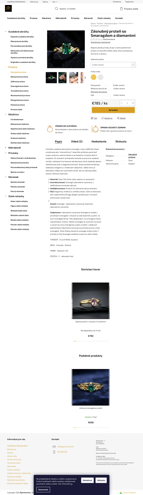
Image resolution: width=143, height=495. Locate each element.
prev (70, 311)
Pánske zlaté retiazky (20, 229)
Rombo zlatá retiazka (19, 220)
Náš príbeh (11, 466)
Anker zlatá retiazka (19, 201)
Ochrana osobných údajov (17, 483)
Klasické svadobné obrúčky (22, 37)
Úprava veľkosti (13, 470)
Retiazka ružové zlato (20, 215)
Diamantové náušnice (20, 124)
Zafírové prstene (18, 81)
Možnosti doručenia (99, 92)
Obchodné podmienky (16, 480)
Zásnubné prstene (18, 72)
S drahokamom (17, 119)
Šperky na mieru (17, 172)
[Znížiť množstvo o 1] (121, 103)
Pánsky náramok (18, 187)
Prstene (12, 67)
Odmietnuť (87, 480)
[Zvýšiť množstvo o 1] (133, 103)
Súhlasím (101, 480)
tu (71, 484)
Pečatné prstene (18, 105)
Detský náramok (18, 182)
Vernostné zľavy (13, 463)
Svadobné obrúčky (18, 31)
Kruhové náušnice (18, 138)
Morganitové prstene (20, 100)
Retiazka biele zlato (19, 211)
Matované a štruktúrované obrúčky (22, 52)
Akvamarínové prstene (20, 95)
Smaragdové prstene (19, 86)
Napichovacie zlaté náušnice (23, 129)
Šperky (45, 2)
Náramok (13, 176)
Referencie (34, 2)
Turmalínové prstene (19, 91)
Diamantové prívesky (20, 163)
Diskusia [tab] (121, 141)
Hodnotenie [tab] (99, 141)
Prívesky (13, 152)
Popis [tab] (58, 141)
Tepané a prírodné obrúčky (22, 57)
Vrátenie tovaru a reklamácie (19, 473)
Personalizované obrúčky (21, 46)
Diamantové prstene (19, 77)
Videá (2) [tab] (77, 141)
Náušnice (13, 114)
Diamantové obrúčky (19, 41)
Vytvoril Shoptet (129, 492)
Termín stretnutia (14, 459)
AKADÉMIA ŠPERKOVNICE (16, 2)
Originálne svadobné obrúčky (23, 62)
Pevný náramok (17, 191)
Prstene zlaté (16, 109)
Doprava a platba (14, 476)
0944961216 (62, 452)
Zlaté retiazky (16, 196)
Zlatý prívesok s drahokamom (23, 158)
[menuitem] (16, 18)
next (111, 311)
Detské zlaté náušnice (20, 143)
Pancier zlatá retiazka (20, 224)
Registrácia (129, 2)
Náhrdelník (14, 147)
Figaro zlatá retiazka (19, 206)
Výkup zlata (12, 456)
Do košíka (113, 110)
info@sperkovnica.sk (65, 446)
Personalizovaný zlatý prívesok (24, 167)
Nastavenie (43, 489)
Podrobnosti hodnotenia (100, 42)
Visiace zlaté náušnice (20, 133)
